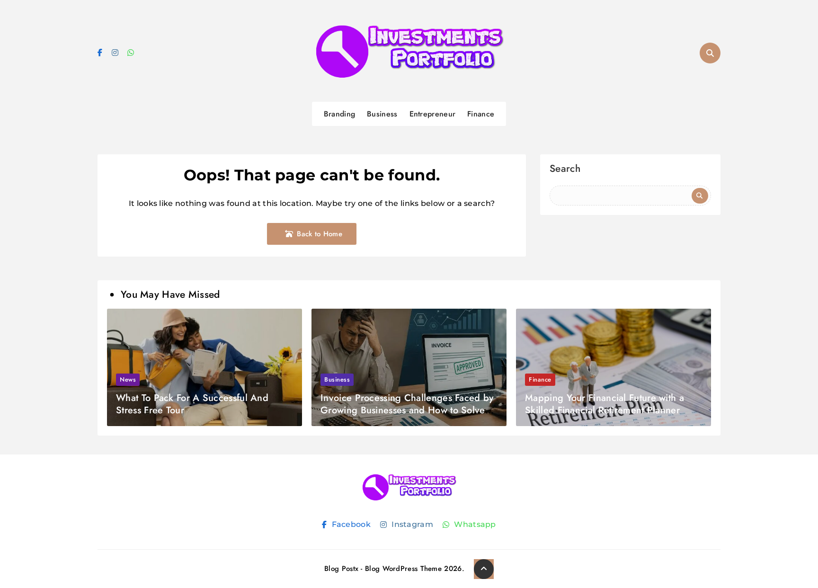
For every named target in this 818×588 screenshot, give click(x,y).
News (128, 379)
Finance (480, 113)
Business (382, 113)
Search (565, 170)
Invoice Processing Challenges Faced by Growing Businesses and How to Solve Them (406, 410)
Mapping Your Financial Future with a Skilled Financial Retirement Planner (604, 404)
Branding (339, 113)
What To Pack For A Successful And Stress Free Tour (192, 404)
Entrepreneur (432, 113)
